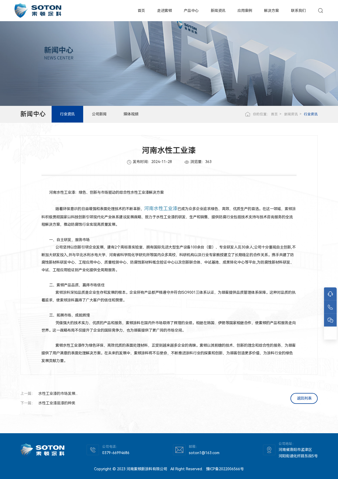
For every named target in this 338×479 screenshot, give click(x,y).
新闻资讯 (218, 10)
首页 (141, 10)
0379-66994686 (115, 453)
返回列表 (304, 398)
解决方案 (271, 10)
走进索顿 (164, 10)
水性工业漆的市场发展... (58, 393)
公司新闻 (99, 114)
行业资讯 (67, 114)
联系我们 (298, 10)
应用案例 (244, 10)
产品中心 (191, 10)
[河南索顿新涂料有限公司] (38, 10)
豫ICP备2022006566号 (225, 469)
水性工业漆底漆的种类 (56, 403)
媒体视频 (131, 114)
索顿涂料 (62, 292)
